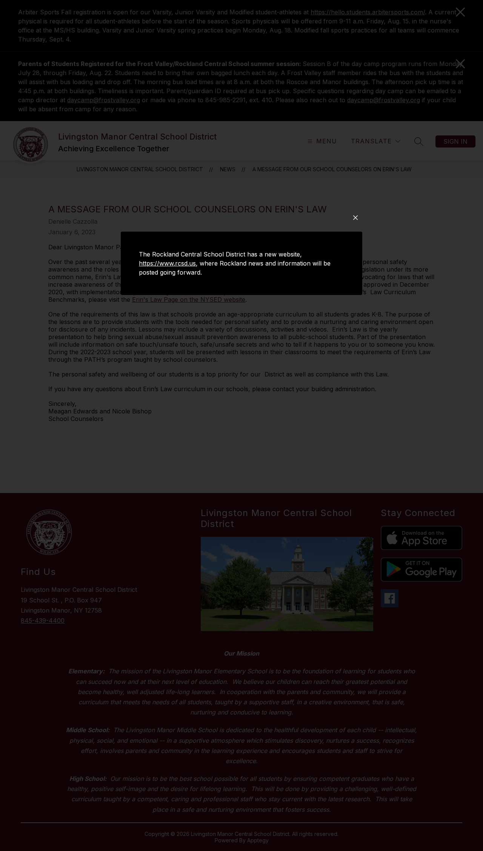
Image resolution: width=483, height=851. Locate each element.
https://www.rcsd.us (167, 263)
